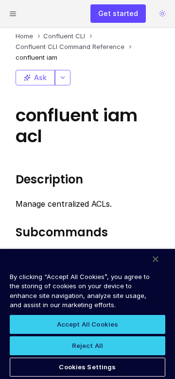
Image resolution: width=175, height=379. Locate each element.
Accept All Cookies (87, 324)
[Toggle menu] (12, 13)
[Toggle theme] (162, 13)
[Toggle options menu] (62, 77)
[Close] (155, 259)
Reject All (87, 345)
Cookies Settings (87, 367)
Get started (118, 13)
